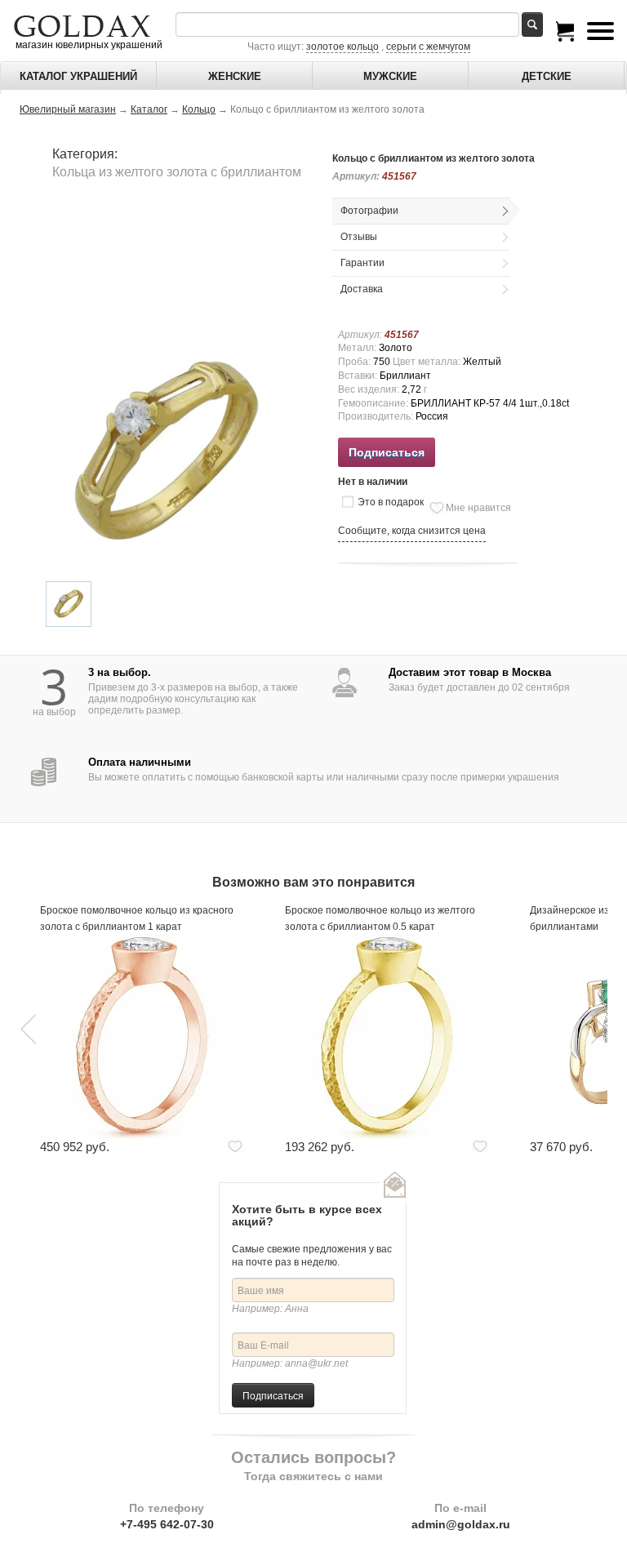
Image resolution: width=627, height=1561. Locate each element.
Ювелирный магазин (68, 109)
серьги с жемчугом (428, 46)
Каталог (149, 109)
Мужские (390, 76)
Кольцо (199, 109)
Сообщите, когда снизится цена (412, 530)
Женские (234, 76)
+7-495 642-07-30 (167, 1524)
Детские (546, 76)
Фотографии (369, 210)
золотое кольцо (342, 46)
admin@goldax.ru (460, 1524)
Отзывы (358, 236)
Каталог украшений (78, 76)
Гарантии (362, 263)
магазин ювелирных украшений (87, 45)
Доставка (361, 289)
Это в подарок (391, 502)
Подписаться (273, 1395)
